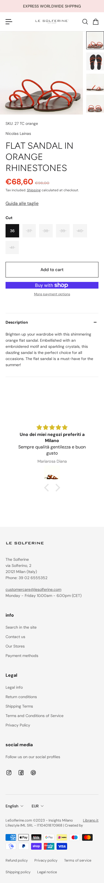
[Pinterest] (33, 773)
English (12, 805)
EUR (35, 805)
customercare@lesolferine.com (33, 589)
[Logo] (52, 21)
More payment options (52, 294)
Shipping (34, 190)
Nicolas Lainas (18, 133)
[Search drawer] (85, 22)
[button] (48, 488)
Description (17, 322)
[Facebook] (21, 773)
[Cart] (95, 22)
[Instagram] (9, 773)
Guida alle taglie (22, 203)
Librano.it (90, 820)
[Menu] (8, 21)
